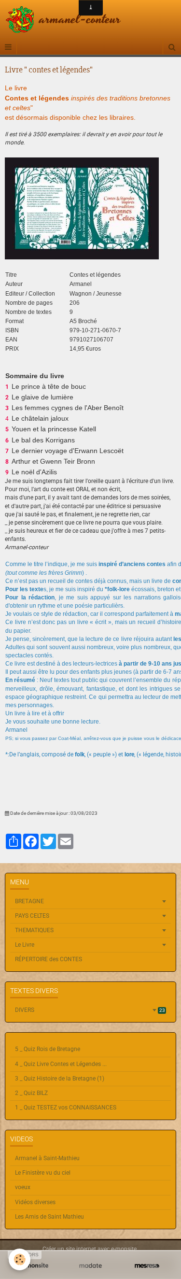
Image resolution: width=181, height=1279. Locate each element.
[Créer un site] (34, 1265)
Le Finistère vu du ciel (42, 1172)
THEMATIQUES (34, 930)
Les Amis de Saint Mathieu (49, 1216)
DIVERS (90, 1010)
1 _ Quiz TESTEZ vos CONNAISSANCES (65, 1107)
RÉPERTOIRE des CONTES (48, 959)
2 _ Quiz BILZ (31, 1093)
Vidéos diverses (35, 1202)
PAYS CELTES (32, 915)
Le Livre (24, 944)
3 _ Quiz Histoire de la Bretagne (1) (59, 1078)
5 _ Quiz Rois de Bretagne (47, 1049)
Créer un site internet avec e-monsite (89, 1249)
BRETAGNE (29, 901)
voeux (22, 1187)
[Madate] (90, 1265)
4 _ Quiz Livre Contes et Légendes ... (61, 1064)
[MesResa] (147, 1265)
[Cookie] (19, 1259)
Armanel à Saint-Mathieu (47, 1158)
